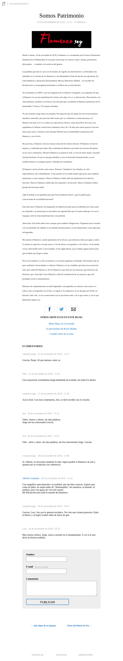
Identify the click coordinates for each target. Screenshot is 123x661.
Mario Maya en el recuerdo (61, 323)
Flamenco (80, 22)
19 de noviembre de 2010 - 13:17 (54, 22)
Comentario (32, 579)
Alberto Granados (31, 478)
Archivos (61, 655)
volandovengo (19, 4)
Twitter (61, 309)
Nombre (30, 554)
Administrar (85, 655)
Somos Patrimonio (61, 15)
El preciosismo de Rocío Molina (61, 328)
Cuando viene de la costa (61, 334)
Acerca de (38, 655)
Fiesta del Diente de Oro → (79, 626)
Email (73, 309)
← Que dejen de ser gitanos (43, 626)
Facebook (49, 309)
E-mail (37, 566)
